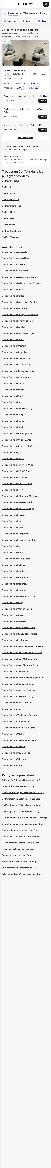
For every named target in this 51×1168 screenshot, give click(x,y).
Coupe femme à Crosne (13, 383)
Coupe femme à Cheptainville (16, 358)
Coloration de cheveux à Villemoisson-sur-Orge (24, 817)
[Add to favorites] (46, 44)
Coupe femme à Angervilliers (15, 258)
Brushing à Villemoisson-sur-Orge (18, 786)
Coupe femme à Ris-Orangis (15, 640)
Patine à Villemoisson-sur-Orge (16, 855)
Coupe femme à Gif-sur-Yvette (16, 440)
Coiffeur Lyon (8, 193)
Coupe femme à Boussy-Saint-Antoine (20, 314)
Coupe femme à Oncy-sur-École (17, 609)
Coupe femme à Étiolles (13, 421)
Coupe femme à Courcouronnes (17, 377)
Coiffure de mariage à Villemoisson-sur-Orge (23, 792)
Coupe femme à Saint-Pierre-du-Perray (20, 665)
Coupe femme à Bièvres (13, 296)
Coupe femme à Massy (13, 546)
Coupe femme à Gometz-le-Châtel (18, 446)
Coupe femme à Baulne (13, 289)
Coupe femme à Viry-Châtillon (16, 753)
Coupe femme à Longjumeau (15, 533)
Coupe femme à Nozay (12, 602)
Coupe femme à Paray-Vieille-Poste (18, 627)
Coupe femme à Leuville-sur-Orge (18, 508)
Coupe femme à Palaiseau (14, 621)
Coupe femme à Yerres (12, 765)
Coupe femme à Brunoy (13, 339)
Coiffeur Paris (8, 224)
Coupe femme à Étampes (14, 414)
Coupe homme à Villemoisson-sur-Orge (20, 842)
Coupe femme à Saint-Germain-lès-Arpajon (22, 646)
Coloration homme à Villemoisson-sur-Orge (22, 824)
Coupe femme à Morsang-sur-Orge (18, 596)
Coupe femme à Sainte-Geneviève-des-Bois (22, 677)
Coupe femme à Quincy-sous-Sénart (19, 634)
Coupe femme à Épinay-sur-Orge (17, 408)
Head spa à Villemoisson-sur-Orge (18, 849)
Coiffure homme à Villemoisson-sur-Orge (21, 805)
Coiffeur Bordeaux (10, 181)
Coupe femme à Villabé (13, 734)
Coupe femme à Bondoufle (14, 308)
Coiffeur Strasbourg (11, 231)
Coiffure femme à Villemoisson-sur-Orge (21, 799)
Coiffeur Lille (8, 187)
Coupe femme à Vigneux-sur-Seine (18, 727)
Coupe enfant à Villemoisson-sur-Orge (20, 830)
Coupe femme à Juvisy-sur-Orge (17, 465)
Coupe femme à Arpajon (13, 264)
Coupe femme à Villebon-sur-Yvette (19, 740)
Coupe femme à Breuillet (13, 327)
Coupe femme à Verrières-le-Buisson (19, 715)
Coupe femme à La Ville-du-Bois (17, 483)
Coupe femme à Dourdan (14, 389)
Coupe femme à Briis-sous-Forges (18, 333)
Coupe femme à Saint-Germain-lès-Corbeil (22, 652)
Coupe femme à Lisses (12, 527)
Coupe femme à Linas (12, 521)
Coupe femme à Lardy (12, 490)
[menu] (3, 4)
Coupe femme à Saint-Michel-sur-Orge (20, 659)
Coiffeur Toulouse (10, 237)
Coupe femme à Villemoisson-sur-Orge (20, 836)
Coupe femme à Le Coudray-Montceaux (21, 496)
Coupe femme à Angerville (14, 252)
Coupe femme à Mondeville (15, 571)
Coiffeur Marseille (10, 199)
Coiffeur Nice (8, 218)
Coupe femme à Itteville (13, 458)
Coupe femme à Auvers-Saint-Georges (20, 277)
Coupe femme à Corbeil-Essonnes (18, 371)
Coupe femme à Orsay (12, 615)
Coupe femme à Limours (13, 515)
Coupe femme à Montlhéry (14, 583)
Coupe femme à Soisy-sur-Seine (17, 702)
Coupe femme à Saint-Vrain (15, 671)
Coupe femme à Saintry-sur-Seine (18, 684)
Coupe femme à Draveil (13, 396)
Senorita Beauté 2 (12, 156)
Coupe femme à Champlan (14, 352)
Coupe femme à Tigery (12, 709)
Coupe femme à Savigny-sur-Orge (18, 696)
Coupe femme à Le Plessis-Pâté (17, 502)
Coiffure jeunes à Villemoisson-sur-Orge (21, 811)
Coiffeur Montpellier (11, 206)
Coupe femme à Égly (11, 402)
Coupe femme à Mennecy (14, 552)
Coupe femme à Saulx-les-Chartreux (19, 690)
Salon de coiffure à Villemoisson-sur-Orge (22, 874)
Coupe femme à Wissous (14, 759)
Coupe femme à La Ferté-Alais (16, 471)
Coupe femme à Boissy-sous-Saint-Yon (20, 302)
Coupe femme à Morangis (14, 590)
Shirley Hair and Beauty (15, 70)
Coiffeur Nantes (9, 212)
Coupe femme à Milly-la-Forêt (16, 558)
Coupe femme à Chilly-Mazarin (16, 364)
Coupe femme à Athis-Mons (15, 270)
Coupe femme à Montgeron (15, 577)
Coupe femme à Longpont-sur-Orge (19, 540)
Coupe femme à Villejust (13, 746)
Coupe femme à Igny (11, 452)
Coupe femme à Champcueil (15, 346)
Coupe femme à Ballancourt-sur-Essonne (21, 283)
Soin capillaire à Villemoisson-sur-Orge (20, 867)
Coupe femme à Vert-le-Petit (15, 721)
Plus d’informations (25, 137)
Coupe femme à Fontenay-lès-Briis (18, 433)
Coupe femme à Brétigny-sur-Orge (18, 321)
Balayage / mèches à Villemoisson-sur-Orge (22, 780)
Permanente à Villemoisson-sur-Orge (19, 861)
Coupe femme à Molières (13, 565)
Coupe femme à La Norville (14, 477)
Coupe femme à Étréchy (13, 427)
